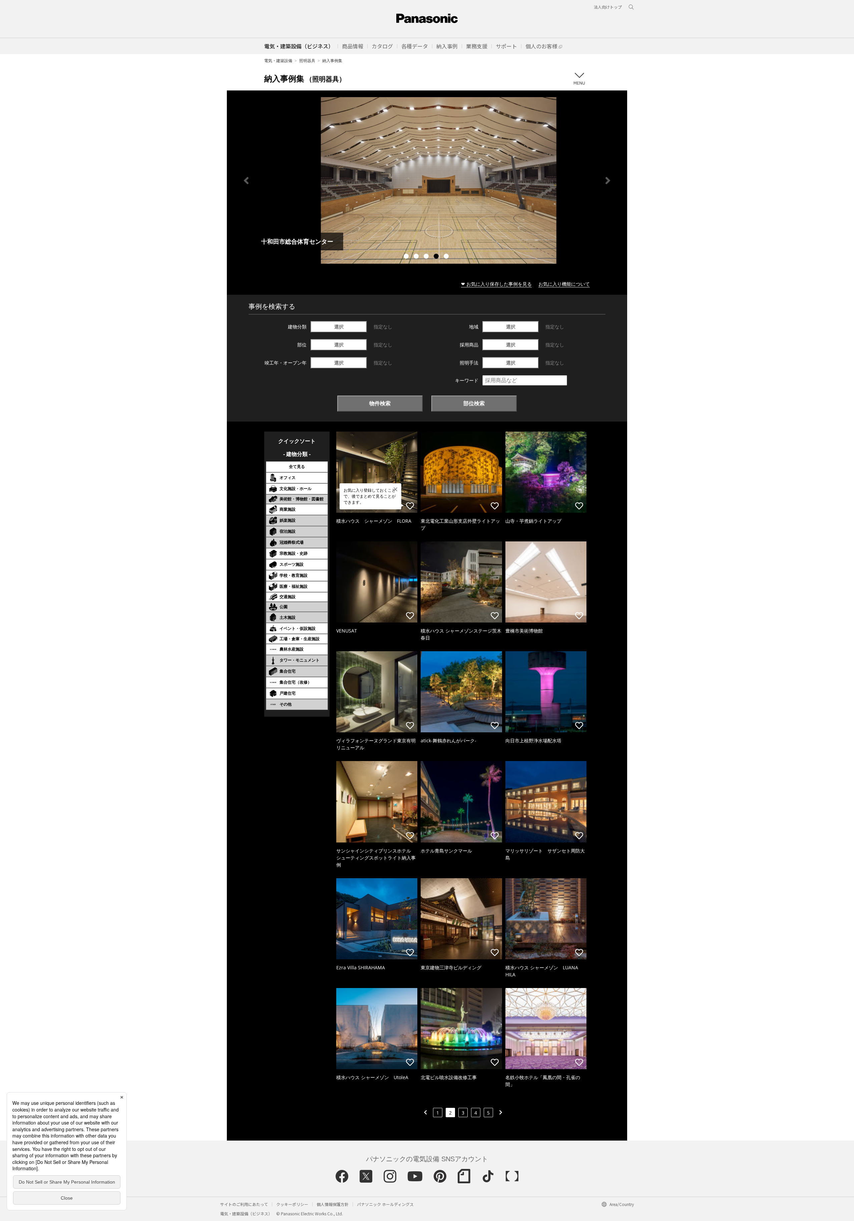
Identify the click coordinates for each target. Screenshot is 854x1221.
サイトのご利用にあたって (244, 1204)
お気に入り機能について (564, 284)
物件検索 (380, 403)
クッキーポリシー (292, 1204)
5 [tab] (447, 257)
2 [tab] (417, 257)
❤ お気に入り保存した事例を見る (496, 284)
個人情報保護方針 (333, 1204)
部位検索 (474, 403)
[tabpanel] (427, 180)
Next (607, 180)
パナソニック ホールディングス (385, 1204)
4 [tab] (437, 257)
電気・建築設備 (278, 60)
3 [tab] (427, 257)
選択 (339, 326)
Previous (246, 180)
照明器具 (307, 60)
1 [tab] (407, 257)
